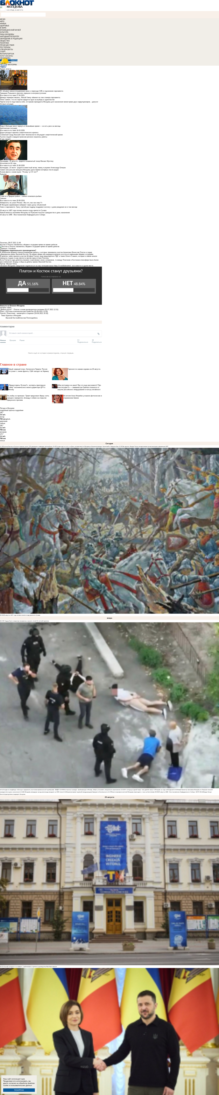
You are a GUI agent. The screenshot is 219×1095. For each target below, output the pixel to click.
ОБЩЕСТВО (5, 41)
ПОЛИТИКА (4, 43)
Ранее (22, 340)
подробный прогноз (7, 410)
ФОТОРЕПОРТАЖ (7, 54)
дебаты (35, 318)
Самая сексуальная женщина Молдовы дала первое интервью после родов (29, 170)
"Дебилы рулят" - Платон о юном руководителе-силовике (22, 309)
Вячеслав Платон (25, 318)
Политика (3, 243)
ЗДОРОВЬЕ (4, 26)
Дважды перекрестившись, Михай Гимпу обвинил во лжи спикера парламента (30, 97)
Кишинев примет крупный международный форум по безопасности (87, 792)
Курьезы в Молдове (13, 315)
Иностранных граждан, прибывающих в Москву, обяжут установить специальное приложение (92, 789)
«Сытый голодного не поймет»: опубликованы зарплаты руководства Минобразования (30, 966)
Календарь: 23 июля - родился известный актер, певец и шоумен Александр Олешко (33, 168)
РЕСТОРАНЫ (5, 47)
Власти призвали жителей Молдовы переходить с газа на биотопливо (133, 792)
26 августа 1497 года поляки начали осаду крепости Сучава (21, 615)
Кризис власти (5, 69)
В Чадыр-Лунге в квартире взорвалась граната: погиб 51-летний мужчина (26, 621)
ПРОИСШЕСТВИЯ (7, 45)
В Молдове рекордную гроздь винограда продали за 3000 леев (43, 792)
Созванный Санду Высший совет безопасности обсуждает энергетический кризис (31, 135)
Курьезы (3, 174)
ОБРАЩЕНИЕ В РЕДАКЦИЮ (11, 39)
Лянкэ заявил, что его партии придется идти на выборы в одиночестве (27, 100)
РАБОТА (14, 60)
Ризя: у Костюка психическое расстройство (17, 311)
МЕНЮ (2, 19)
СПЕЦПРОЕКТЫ (6, 49)
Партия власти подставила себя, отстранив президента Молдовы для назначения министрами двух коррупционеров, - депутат (49, 102)
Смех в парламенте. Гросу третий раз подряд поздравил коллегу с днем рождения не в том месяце (38, 207)
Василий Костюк (12, 318)
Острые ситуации (6, 104)
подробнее (19, 410)
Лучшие (13, 340)
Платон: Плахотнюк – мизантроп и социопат (17, 313)
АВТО (2, 21)
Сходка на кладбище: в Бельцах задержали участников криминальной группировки (28, 789)
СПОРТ (3, 52)
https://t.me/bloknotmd (62, 266)
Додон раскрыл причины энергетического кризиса (19, 133)
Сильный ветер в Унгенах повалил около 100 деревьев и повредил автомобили (27, 446)
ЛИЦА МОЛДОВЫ (7, 34)
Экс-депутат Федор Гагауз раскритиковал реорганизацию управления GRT (145, 446)
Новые (3, 340)
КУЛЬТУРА (4, 32)
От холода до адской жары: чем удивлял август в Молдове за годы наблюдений (149, 789)
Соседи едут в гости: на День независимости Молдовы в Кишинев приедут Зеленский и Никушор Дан (87, 446)
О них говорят (5, 139)
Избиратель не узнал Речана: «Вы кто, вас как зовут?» (21, 203)
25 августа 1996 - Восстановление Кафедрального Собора (176, 792)
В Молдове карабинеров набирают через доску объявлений (23, 205)
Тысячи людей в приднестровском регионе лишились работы (23, 137)
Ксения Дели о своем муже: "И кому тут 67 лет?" (19, 172)
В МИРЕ (3, 28)
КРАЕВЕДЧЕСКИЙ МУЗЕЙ (10, 30)
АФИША (3, 24)
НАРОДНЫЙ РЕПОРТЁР (9, 36)
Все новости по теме (8, 95)
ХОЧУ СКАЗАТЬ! (6, 56)
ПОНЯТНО (19, 1090)
